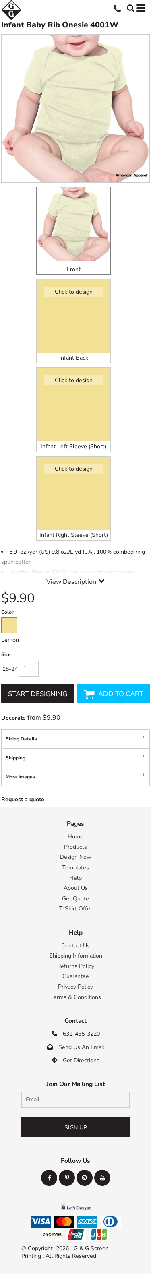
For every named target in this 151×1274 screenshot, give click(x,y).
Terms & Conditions (75, 997)
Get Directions (81, 1060)
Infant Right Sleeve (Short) (73, 535)
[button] (129, 7)
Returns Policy (75, 966)
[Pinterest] (67, 1178)
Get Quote (75, 898)
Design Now (75, 857)
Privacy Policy (75, 987)
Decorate (13, 718)
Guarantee (75, 976)
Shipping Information (75, 956)
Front (74, 269)
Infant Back (73, 358)
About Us (76, 888)
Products (75, 847)
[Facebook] (49, 1178)
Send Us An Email (81, 1047)
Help (75, 878)
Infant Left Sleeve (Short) (73, 446)
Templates (75, 867)
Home (75, 836)
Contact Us (75, 945)
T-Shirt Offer (75, 908)
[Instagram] (85, 1178)
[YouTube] (102, 1178)
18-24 (10, 669)
